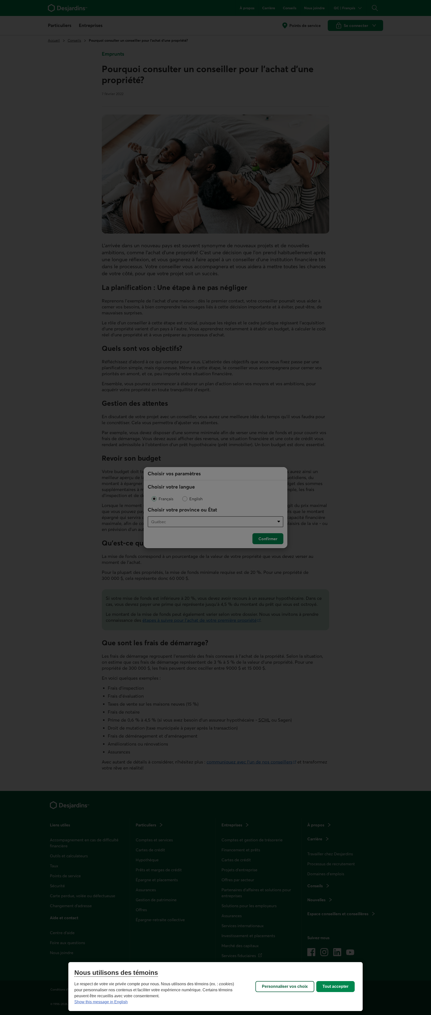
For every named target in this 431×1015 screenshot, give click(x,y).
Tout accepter (335, 986)
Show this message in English (101, 1002)
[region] (215, 986)
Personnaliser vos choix (285, 986)
